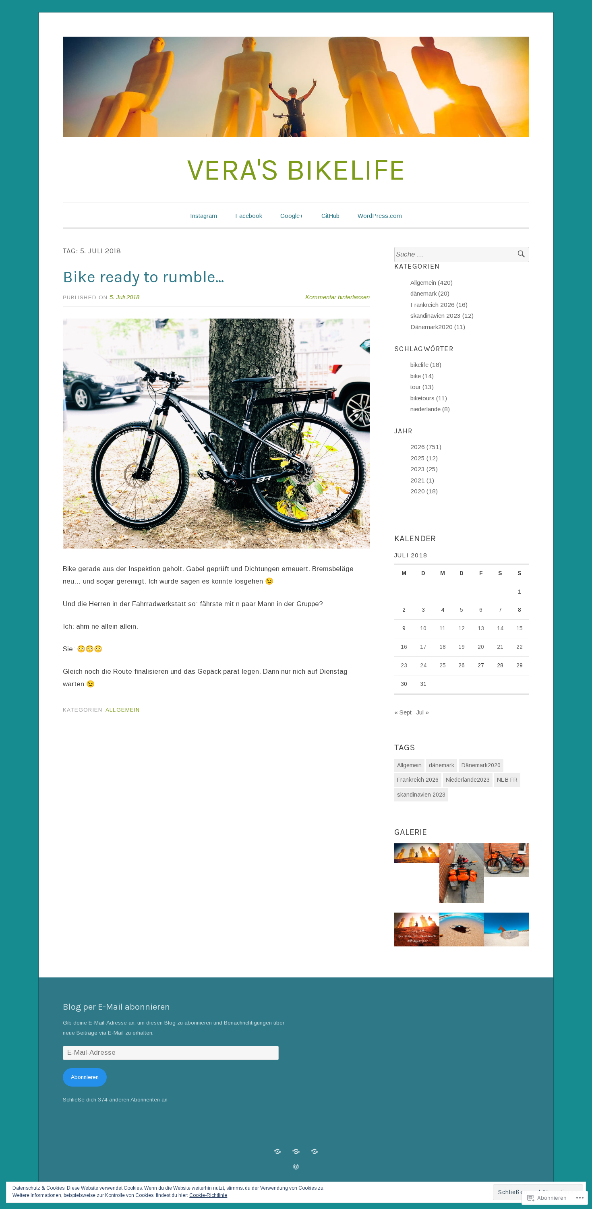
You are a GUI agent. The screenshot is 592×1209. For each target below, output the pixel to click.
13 (481, 628)
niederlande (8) (430, 409)
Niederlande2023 (468, 779)
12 (461, 628)
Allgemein (123, 710)
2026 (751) (425, 446)
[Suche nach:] (461, 255)
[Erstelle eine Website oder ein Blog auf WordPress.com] (296, 1166)
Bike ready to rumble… (143, 276)
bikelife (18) (425, 364)
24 (423, 665)
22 (519, 647)
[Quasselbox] (314, 1151)
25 (442, 665)
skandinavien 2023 (421, 794)
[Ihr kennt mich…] (296, 1151)
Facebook (248, 215)
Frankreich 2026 (418, 779)
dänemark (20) (429, 293)
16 (404, 647)
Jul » (422, 712)
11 (442, 628)
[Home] (277, 1151)
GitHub (330, 215)
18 (442, 647)
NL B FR (507, 779)
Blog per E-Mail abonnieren (116, 1007)
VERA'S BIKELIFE (296, 169)
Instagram (203, 215)
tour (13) (422, 386)
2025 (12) (424, 458)
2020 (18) (424, 491)
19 (461, 647)
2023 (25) (424, 469)
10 (423, 628)
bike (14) (422, 376)
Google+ (291, 215)
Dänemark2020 (481, 765)
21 (500, 647)
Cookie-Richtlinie (208, 1195)
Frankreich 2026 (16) (439, 304)
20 (481, 647)
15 (519, 628)
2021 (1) (422, 480)
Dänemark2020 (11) (437, 326)
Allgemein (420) (431, 282)
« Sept (403, 712)
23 (404, 665)
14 (500, 628)
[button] (416, 855)
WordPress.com (380, 215)
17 (423, 647)
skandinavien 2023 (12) (442, 315)
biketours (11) (428, 398)
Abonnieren (85, 1077)
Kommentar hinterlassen (337, 297)
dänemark (441, 765)
